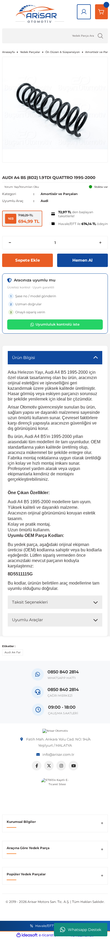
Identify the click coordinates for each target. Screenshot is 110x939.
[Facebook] (36, 765)
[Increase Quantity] (100, 242)
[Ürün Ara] (100, 35)
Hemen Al (82, 260)
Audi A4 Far (13, 652)
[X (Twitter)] (49, 765)
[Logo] (55, 731)
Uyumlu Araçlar (27, 619)
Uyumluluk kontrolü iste (58, 324)
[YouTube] (73, 765)
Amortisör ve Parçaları (59, 194)
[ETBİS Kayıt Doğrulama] (55, 792)
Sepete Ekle (27, 260)
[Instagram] (61, 765)
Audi (44, 201)
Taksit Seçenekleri (30, 602)
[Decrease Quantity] (9, 242)
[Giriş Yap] (84, 12)
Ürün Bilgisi (23, 357)
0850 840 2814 (63, 689)
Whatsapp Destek (84, 929)
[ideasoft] (27, 935)
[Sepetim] (101, 11)
